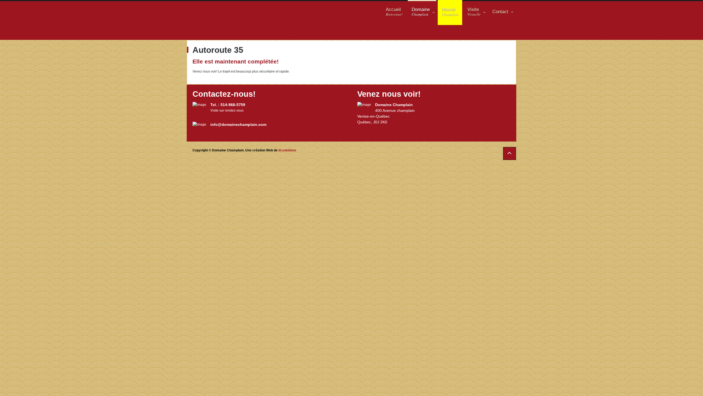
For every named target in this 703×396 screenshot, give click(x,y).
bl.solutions (287, 150)
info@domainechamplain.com (238, 124)
